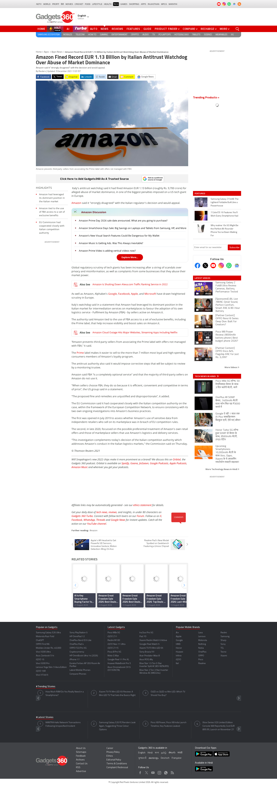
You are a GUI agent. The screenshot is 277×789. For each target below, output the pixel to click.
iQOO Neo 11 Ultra (116, 644)
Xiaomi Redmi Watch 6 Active (153, 640)
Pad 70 (142, 636)
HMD (178, 644)
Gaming (104, 34)
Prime (80, 352)
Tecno (223, 652)
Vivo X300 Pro (43, 663)
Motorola (202, 640)
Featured (200, 193)
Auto (93, 29)
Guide (147, 29)
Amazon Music (79, 467)
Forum (140, 516)
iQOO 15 (40, 659)
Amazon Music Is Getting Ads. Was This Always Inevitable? (111, 243)
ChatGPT (40, 640)
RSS (78, 767)
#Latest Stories (44, 717)
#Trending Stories (45, 686)
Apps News (57, 52)
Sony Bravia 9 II (146, 652)
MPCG (164, 4)
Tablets (196, 34)
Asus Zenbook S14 (45, 656)
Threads (100, 520)
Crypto (135, 34)
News (104, 29)
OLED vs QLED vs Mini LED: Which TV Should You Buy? (168, 694)
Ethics (109, 756)
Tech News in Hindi (205, 376)
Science (208, 34)
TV (153, 34)
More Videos (231, 367)
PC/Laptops (165, 34)
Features (133, 29)
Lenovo (202, 636)
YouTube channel (96, 523)
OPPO (201, 656)
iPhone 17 (75, 659)
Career (109, 748)
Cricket (79, 4)
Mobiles (67, 34)
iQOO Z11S (113, 648)
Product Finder (166, 29)
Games (123, 4)
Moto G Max (113, 656)
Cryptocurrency (77, 652)
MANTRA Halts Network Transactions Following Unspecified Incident (63, 724)
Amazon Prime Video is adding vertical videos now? (107, 250)
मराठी (180, 753)
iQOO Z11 (112, 636)
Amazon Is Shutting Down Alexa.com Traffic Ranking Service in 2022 (130, 284)
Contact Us (82, 764)
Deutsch (165, 758)
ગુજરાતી (142, 758)
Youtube (153, 772)
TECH (116, 4)
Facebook (124, 293)
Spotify (125, 463)
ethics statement (142, 505)
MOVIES (69, 4)
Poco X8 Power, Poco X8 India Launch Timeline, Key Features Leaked (168, 724)
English (141, 753)
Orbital (177, 459)
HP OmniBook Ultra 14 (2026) (84, 656)
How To (92, 34)
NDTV (39, 4)
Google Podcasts (159, 463)
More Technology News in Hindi (222, 469)
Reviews (117, 29)
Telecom (80, 34)
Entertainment (119, 34)
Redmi (224, 632)
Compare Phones (78, 674)
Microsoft (150, 293)
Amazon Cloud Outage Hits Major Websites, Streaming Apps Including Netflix (134, 332)
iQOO (178, 659)
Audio (146, 34)
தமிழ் (163, 753)
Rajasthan (153, 4)
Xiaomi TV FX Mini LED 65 (151, 648)
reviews (113, 512)
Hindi (150, 753)
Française (176, 758)
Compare (189, 29)
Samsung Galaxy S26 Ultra (48, 632)
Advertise (81, 771)
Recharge (207, 29)
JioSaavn (144, 463)
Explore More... (130, 257)
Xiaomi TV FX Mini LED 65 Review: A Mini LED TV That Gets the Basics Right (117, 694)
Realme (202, 663)
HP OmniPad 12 (77, 636)
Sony (223, 644)
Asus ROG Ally (146, 659)
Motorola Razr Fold (45, 636)
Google (112, 293)
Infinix (178, 656)
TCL (222, 648)
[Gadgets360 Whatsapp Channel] (229, 265)
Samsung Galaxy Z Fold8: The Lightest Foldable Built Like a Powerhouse (225, 202)
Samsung (225, 636)
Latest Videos (202, 278)
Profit (55, 4)
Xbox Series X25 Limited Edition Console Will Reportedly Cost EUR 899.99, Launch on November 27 (218, 726)
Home (41, 29)
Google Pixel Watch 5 (149, 644)
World (46, 4)
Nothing (202, 644)
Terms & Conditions (116, 764)
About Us (81, 748)
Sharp (223, 640)
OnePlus (202, 652)
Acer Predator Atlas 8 (149, 656)
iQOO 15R (41, 671)
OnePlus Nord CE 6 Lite (80, 640)
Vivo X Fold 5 (42, 675)
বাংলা (157, 753)
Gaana (134, 463)
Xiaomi (224, 656)
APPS (143, 4)
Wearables (221, 34)
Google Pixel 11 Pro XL (118, 659)
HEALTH (108, 4)
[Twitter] (205, 265)
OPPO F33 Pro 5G (78, 648)
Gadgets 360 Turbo (82, 516)
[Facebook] (197, 265)
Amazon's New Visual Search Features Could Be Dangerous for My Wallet (119, 235)
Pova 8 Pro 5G (114, 652)
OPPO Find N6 (43, 644)
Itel (177, 663)
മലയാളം (154, 758)
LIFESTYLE (97, 4)
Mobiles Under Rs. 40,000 (48, 648)
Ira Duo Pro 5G (146, 632)
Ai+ (177, 632)
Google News (118, 520)
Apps (46, 52)
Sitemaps (81, 752)
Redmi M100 (114, 640)
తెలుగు (172, 753)
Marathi (173, 4)
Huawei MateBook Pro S (119, 663)
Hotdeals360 (181, 34)
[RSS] (239, 4)
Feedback (81, 756)
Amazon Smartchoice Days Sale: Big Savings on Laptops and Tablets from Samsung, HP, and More (132, 228)
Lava (200, 632)
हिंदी (62, 4)
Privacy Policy (113, 752)
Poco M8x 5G (114, 632)
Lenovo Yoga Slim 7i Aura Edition (51, 667)
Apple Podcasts (178, 463)
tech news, (102, 512)
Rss (172, 772)
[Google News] (236, 265)
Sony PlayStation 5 (79, 632)
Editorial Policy (113, 760)
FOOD (87, 4)
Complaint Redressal (117, 767)
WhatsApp (89, 520)
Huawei (179, 652)
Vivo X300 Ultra (43, 652)
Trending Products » (206, 97)
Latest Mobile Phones (80, 670)
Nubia (201, 648)
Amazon (76, 203)
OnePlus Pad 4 (77, 644)
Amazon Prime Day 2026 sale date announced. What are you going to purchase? (123, 220)
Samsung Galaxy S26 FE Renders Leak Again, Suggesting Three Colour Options (117, 726)
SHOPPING (134, 4)
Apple (134, 293)
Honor (179, 648)
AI (68, 29)
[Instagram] (221, 265)
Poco (200, 659)
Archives (80, 760)
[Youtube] (213, 265)
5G (232, 34)
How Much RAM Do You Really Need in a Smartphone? (65, 694)
